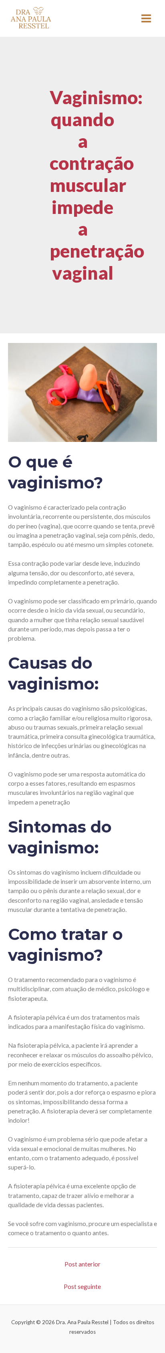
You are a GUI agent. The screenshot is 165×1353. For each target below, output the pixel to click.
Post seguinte (82, 1286)
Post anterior (82, 1264)
